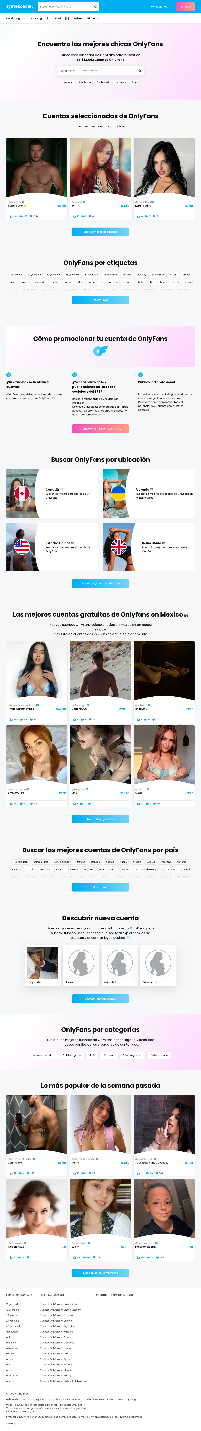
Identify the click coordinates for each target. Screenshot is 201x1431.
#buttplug (120, 82)
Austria (30, 869)
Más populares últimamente (100, 1273)
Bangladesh (21, 861)
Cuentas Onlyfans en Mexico (56, 1370)
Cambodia (30, 877)
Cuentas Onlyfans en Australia (56, 1331)
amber (186, 274)
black (114, 289)
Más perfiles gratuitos (100, 819)
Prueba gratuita (40, 18)
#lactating (85, 82)
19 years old (34, 274)
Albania (110, 861)
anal (12, 282)
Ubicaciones (159, 6)
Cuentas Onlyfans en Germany (57, 1342)
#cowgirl (68, 82)
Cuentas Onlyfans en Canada (56, 1315)
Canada (95, 861)
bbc (152, 282)
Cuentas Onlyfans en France (55, 1337)
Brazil (187, 869)
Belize (101, 869)
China (105, 877)
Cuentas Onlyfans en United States (59, 1304)
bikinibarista (71, 289)
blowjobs (149, 289)
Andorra (137, 861)
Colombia (119, 877)
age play (141, 274)
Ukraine (81, 861)
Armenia (181, 861)
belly (14, 289)
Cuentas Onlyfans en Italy (54, 1353)
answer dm (40, 282)
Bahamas (45, 869)
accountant (110, 274)
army (68, 282)
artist (80, 282)
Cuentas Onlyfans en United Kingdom (60, 1309)
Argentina (165, 861)
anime (24, 282)
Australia (16, 869)
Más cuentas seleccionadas (101, 232)
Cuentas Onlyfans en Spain (55, 1359)
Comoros (135, 877)
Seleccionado (159, 1055)
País (92, 1055)
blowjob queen (130, 289)
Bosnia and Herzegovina (149, 869)
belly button (29, 289)
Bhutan (126, 869)
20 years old (53, 274)
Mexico (59, 18)
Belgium (88, 869)
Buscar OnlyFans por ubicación (100, 583)
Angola (151, 861)
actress (127, 274)
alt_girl (173, 274)
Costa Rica (165, 877)
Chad (81, 877)
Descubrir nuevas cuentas (100, 999)
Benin (113, 869)
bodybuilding (167, 289)
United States (40, 861)
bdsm (188, 282)
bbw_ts (175, 282)
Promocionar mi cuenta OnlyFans (100, 428)
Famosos (185, 6)
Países (78, 18)
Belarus (74, 869)
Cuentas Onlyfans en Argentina (57, 1326)
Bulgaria (14, 877)
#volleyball (103, 82)
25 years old (72, 274)
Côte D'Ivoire (184, 877)
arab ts (56, 282)
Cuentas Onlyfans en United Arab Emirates (63, 1381)
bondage (184, 289)
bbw (162, 282)
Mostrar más (101, 300)
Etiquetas (93, 18)
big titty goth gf (50, 289)
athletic (113, 282)
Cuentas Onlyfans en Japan (55, 1348)
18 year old (16, 274)
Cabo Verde (48, 877)
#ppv (135, 82)
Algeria (123, 861)
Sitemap (11, 1423)
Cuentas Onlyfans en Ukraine (56, 1320)
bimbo (86, 289)
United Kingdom (62, 861)
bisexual (100, 289)
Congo (150, 877)
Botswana (173, 869)
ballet (141, 282)
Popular (109, 1055)
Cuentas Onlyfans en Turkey (55, 1375)
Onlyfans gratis (16, 18)
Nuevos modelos (43, 1055)
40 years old (91, 274)
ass (101, 282)
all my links (158, 274)
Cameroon (67, 877)
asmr (91, 282)
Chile (93, 877)
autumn (128, 282)
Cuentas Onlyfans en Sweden (56, 1364)
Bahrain (60, 869)
